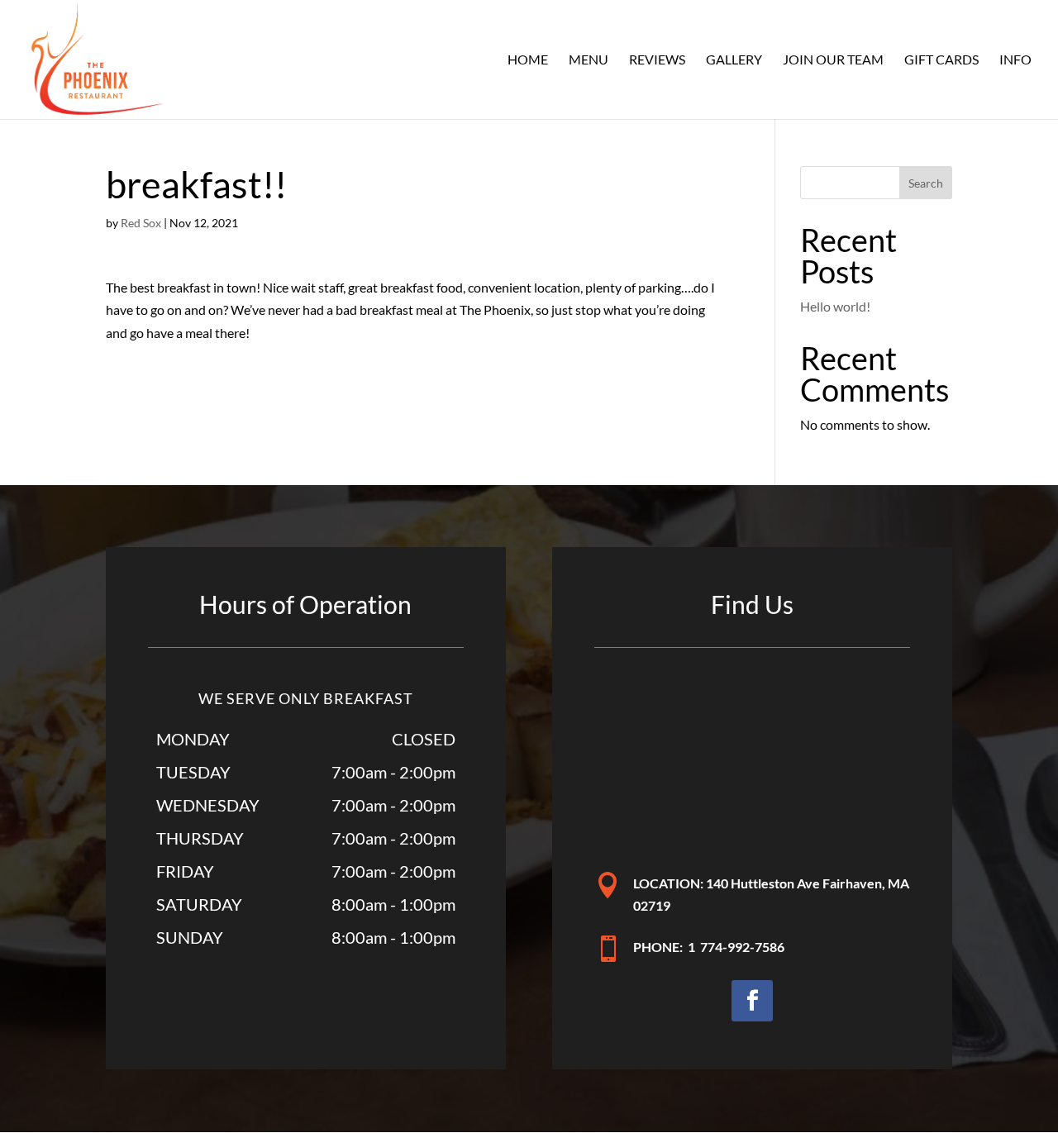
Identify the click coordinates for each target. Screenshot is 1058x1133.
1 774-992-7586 (736, 946)
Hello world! (835, 306)
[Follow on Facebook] (752, 1000)
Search (925, 183)
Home (528, 60)
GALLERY (734, 60)
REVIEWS (657, 60)
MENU (588, 60)
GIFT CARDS (941, 60)
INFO (1015, 60)
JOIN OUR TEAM (833, 60)
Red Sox (141, 223)
